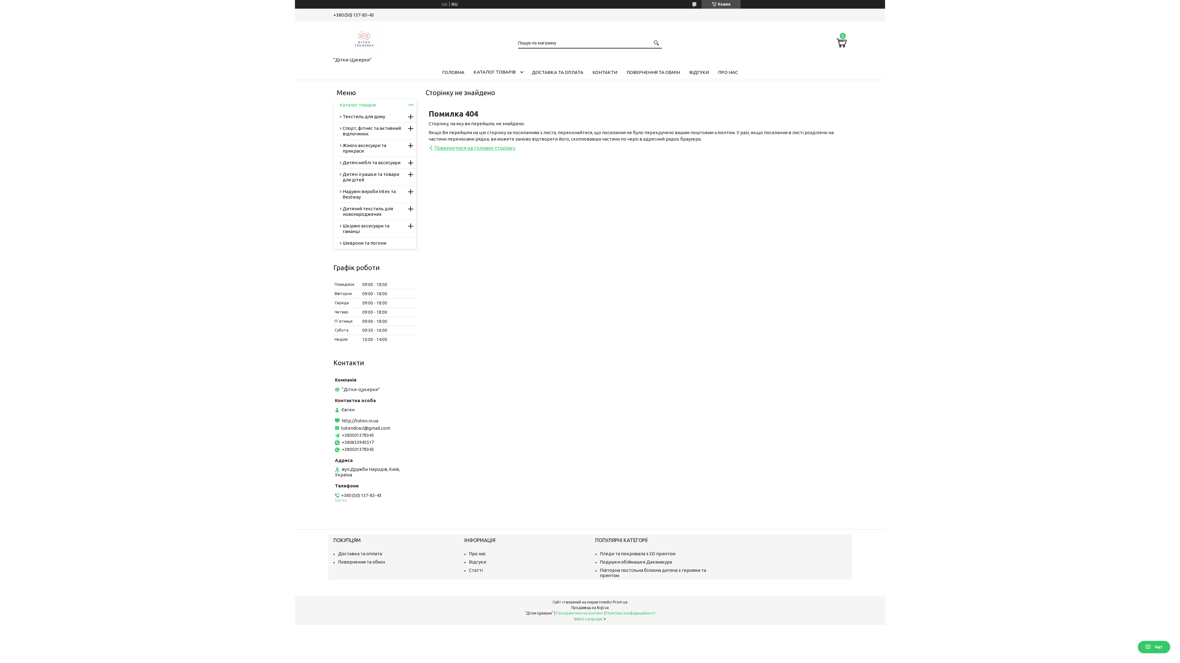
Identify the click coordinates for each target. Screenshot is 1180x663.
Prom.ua (620, 602)
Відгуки (699, 72)
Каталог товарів (495, 72)
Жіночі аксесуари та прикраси (364, 148)
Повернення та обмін (653, 72)
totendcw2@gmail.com (365, 428)
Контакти (604, 72)
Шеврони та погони (364, 243)
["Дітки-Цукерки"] (364, 38)
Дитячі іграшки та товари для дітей (371, 177)
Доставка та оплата (557, 72)
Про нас (728, 72)
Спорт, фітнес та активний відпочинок (372, 131)
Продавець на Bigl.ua (590, 608)
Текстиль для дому (364, 116)
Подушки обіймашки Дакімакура (636, 561)
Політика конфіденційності (630, 613)
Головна (453, 72)
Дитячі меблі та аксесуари (371, 162)
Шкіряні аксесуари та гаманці (366, 228)
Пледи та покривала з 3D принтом (637, 553)
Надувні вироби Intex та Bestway (369, 194)
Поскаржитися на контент (580, 613)
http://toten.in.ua (360, 420)
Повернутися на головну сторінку (475, 148)
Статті (476, 570)
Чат (1158, 647)
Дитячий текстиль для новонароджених (368, 211)
